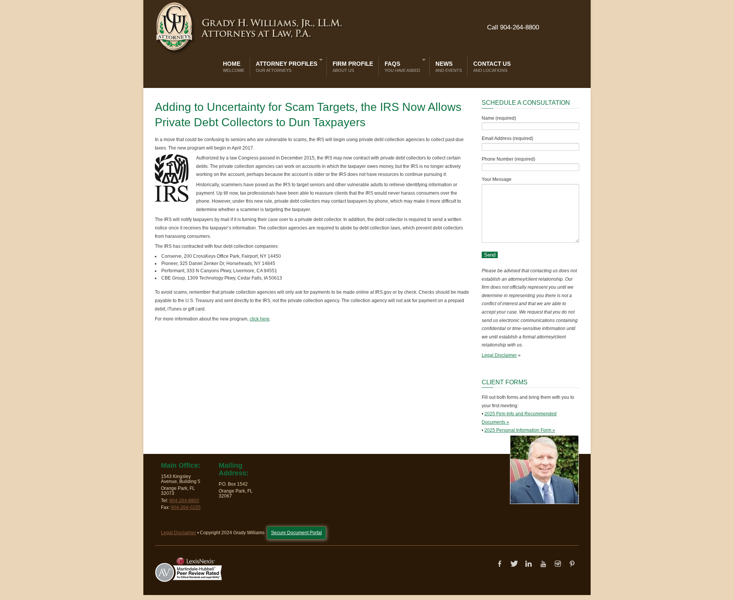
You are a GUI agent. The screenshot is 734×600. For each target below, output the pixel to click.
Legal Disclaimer (499, 355)
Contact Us (492, 66)
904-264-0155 (186, 507)
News (448, 66)
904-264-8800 (184, 500)
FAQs (400, 65)
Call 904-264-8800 (513, 27)
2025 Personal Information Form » (519, 430)
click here (260, 319)
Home (233, 66)
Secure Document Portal (296, 532)
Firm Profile (353, 66)
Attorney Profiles (284, 65)
